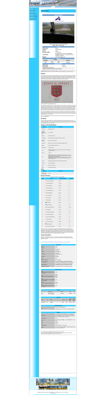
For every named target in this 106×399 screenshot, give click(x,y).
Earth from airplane (33, 16)
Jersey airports (33, 8)
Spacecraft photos (33, 15)
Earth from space (33, 18)
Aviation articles (33, 19)
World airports (32, 10)
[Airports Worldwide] (46, 5)
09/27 (42, 293)
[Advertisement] (34, 39)
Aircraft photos (33, 13)
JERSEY (51, 302)
